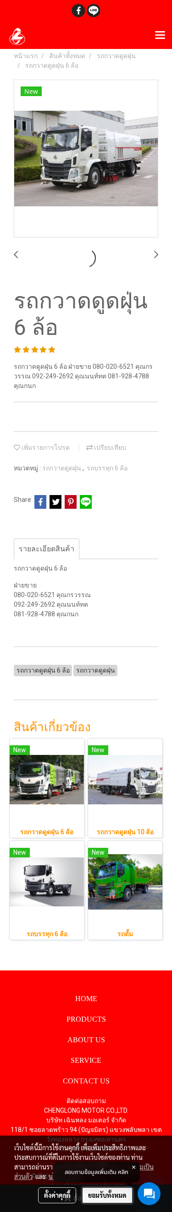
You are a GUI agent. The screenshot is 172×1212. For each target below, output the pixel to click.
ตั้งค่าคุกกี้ (57, 1195)
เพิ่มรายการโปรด (45, 447)
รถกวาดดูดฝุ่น (62, 468)
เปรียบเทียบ (109, 447)
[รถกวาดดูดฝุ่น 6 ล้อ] (86, 159)
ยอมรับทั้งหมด (107, 1195)
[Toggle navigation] (160, 36)
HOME (86, 998)
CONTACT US (86, 1081)
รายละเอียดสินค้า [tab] (46, 548)
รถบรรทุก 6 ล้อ (107, 468)
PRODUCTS (86, 1019)
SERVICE (86, 1060)
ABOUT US (86, 1040)
